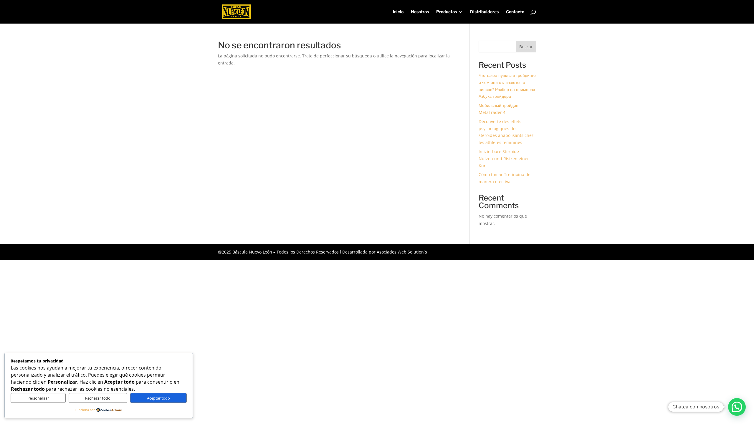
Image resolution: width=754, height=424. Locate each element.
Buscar (526, 46)
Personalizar (38, 398)
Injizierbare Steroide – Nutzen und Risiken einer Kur (504, 158)
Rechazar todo (97, 398)
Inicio (398, 12)
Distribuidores (484, 12)
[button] (737, 407)
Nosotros (420, 12)
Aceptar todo (158, 398)
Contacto (515, 12)
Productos (446, 12)
